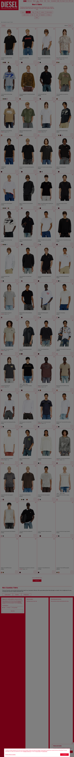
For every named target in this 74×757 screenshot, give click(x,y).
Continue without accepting (10, 754)
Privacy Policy (37, 751)
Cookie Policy (44, 751)
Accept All (64, 754)
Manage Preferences (27, 751)
